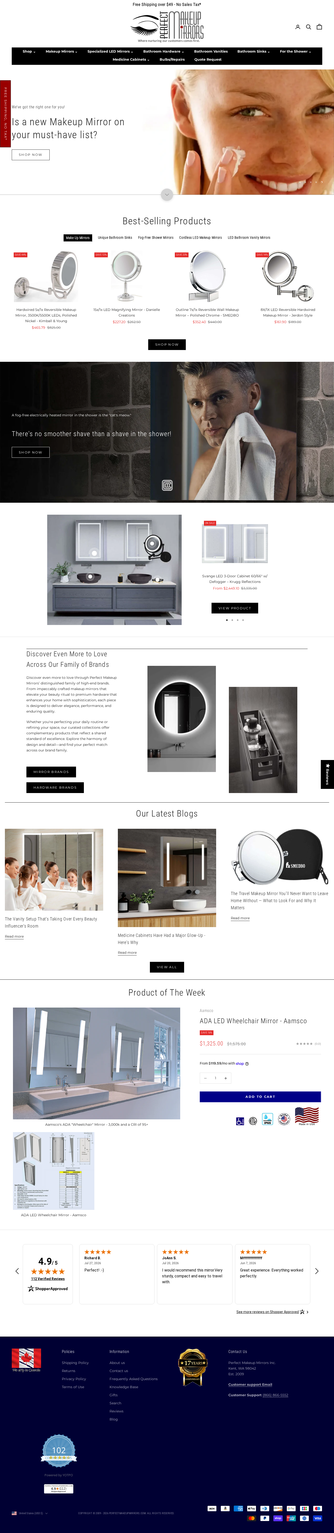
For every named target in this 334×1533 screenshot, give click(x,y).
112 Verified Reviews (48, 1279)
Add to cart (260, 1097)
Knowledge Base (124, 1387)
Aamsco (206, 1011)
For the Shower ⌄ (296, 51)
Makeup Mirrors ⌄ (62, 51)
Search (115, 1403)
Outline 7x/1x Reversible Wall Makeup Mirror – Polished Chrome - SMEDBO (207, 312)
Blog (114, 1419)
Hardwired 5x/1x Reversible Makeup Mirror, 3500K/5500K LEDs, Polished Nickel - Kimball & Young (46, 315)
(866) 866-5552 (275, 1395)
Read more (14, 936)
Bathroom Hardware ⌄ (163, 51)
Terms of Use (73, 1387)
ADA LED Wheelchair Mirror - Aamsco (253, 1021)
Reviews (116, 1411)
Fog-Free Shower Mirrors (156, 237)
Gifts (114, 1395)
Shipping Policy (75, 1363)
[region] (167, 132)
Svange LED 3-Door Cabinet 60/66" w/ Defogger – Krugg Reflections (234, 579)
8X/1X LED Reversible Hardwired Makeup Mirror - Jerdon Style (288, 312)
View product (235, 608)
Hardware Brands (55, 787)
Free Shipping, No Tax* (6, 113)
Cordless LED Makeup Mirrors (200, 237)
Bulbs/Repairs (172, 59)
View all (167, 967)
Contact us (119, 1371)
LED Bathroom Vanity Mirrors (249, 237)
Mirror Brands (51, 772)
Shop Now (31, 162)
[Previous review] (17, 1271)
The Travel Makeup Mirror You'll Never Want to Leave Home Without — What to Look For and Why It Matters (279, 900)
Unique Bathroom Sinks (115, 237)
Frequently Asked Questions (134, 1379)
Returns (68, 1371)
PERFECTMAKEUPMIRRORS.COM (127, 1513)
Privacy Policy (74, 1379)
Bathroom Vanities (211, 51)
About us (117, 1363)
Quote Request (208, 59)
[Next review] (317, 1271)
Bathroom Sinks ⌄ (253, 51)
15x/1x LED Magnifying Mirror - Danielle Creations (126, 312)
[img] (48, 1271)
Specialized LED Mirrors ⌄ (111, 51)
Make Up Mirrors (77, 238)
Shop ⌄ (29, 51)
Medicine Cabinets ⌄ (131, 59)
